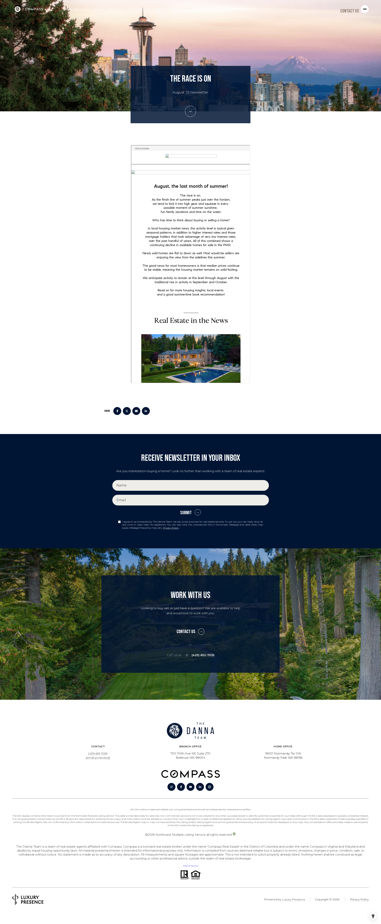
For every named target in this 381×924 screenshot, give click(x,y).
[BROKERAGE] (210, 787)
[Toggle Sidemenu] (365, 9)
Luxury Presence (293, 899)
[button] (190, 629)
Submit (186, 513)
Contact (227, 9)
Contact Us (349, 11)
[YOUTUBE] (190, 787)
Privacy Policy (171, 527)
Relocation (204, 9)
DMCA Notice (190, 865)
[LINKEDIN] (200, 787)
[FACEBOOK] (181, 787)
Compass (130, 846)
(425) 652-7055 (203, 655)
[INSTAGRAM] (171, 787)
